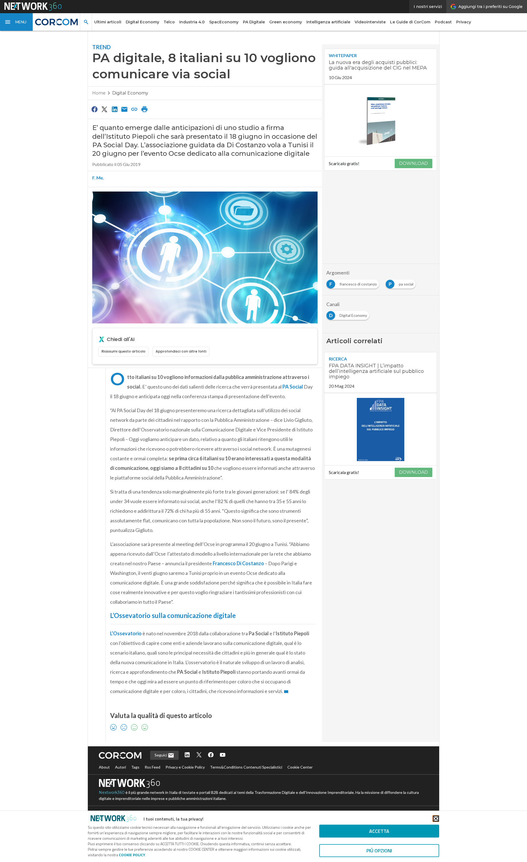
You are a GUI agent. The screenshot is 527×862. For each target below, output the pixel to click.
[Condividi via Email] (124, 109)
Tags (135, 767)
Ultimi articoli (107, 22)
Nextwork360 (112, 792)
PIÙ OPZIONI (379, 850)
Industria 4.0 (192, 22)
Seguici (161, 755)
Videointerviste (370, 22)
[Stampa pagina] (144, 109)
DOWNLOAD (413, 163)
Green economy (285, 22)
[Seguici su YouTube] (222, 755)
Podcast (443, 22)
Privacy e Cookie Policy (185, 767)
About (104, 767)
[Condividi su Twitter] (104, 109)
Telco (169, 22)
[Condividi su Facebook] (94, 109)
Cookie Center (300, 767)
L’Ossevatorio (126, 633)
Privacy (463, 22)
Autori (120, 767)
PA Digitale (254, 22)
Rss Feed (152, 767)
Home (99, 93)
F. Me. (98, 177)
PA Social (292, 387)
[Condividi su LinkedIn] (114, 109)
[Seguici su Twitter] (199, 755)
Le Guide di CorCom (410, 22)
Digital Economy (142, 22)
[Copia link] (134, 109)
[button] (16, 22)
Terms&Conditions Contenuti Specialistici (246, 767)
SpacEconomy (224, 22)
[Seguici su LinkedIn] (187, 755)
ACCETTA (379, 831)
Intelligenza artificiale (328, 22)
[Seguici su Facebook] (211, 755)
